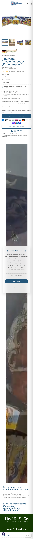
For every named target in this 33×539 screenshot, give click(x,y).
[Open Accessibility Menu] (3, 533)
